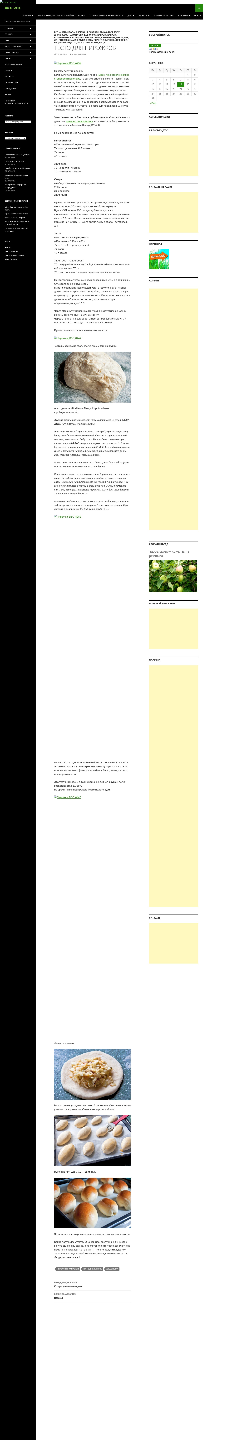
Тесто (80, 43)
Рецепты (143, 15)
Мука (82, 40)
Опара (89, 40)
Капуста (101, 35)
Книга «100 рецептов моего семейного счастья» (61, 15)
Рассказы (9, 77)
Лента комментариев (14, 255)
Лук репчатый (61, 40)
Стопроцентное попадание (68, 1285)
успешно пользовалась (79, 121)
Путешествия (11, 83)
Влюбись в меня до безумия (17, 168)
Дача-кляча (12, 7)
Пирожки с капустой (68, 1269)
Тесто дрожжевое (92, 1269)
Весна (57, 32)
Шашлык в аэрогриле (14, 161)
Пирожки (121, 40)
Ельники (27, 15)
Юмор (8, 95)
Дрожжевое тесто (109, 32)
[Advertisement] (173, 155)
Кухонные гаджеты (112, 38)
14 (180, 84)
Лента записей (11, 251)
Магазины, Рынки (13, 64)
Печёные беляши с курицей (17, 155)
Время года (68, 32)
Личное (8, 70)
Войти (7, 248)
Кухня (75, 38)
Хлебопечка (112, 1269)
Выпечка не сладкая (87, 32)
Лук (126, 38)
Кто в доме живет (14, 46)
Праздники (10, 89)
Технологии (91, 43)
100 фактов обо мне (163, 15)
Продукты (60, 43)
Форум (197, 15)
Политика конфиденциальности (106, 15)
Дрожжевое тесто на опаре (69, 35)
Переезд (65, 1296)
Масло (74, 40)
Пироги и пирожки (104, 40)
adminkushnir (79, 55)
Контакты (183, 15)
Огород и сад (12, 52)
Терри (7, 218)
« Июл (153, 103)
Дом (7, 40)
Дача (129, 15)
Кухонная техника (89, 38)
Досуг (8, 58)
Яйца (102, 43)
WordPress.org (11, 259)
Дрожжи (91, 35)
